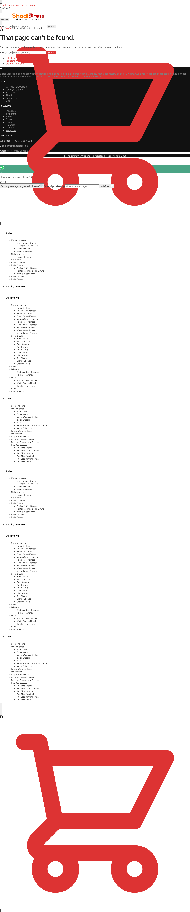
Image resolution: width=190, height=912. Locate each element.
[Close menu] (1, 2)
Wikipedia (11, 130)
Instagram (11, 113)
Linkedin (10, 122)
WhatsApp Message (54, 186)
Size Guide (11, 92)
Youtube (10, 116)
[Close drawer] (1, 11)
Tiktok (9, 119)
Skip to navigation (9, 5)
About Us (10, 95)
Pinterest (10, 124)
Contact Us (11, 98)
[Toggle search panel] (1, 23)
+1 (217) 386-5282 (22, 140)
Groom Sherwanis (15, 63)
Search (51, 26)
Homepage (6, 28)
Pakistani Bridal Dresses (18, 58)
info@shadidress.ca (17, 145)
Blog (8, 100)
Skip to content (27, 5)
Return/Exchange (14, 89)
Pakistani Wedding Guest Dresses (23, 60)
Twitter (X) (11, 127)
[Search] (1, 709)
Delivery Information (16, 86)
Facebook (11, 111)
